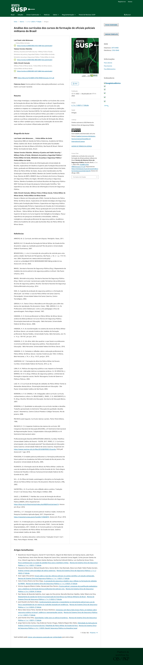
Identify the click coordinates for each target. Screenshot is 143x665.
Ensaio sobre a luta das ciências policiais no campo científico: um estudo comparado (64, 576)
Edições (20, 15)
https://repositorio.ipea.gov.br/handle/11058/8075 (31, 517)
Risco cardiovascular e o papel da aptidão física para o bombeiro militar (43, 563)
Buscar (128, 15)
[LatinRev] (105, 86)
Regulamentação (68, 15)
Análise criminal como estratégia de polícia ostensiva (37, 571)
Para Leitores (108, 63)
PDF (75, 84)
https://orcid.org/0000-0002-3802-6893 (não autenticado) (34, 60)
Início (15, 22)
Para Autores (108, 66)
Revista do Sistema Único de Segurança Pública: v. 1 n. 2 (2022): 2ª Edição (51, 584)
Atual (12, 15)
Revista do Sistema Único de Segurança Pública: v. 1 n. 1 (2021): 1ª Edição (43, 578)
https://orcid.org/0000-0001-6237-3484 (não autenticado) (34, 71)
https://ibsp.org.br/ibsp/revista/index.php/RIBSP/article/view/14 (36, 504)
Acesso (130, 2)
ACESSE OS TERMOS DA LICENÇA (82, 146)
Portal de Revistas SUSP (87, 15)
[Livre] (105, 89)
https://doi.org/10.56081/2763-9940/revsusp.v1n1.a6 (35, 78)
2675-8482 (115, 48)
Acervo (22, 22)
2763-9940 (115, 50)
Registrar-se (122, 2)
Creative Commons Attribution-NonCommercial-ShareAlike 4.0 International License (84, 138)
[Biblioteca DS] (105, 93)
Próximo (92, 633)
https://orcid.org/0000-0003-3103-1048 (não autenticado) (34, 45)
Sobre (55, 15)
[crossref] (105, 97)
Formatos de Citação (79, 177)
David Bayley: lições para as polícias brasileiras (51, 618)
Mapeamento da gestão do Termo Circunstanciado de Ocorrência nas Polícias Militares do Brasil (52, 597)
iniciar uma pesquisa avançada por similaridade (45, 637)
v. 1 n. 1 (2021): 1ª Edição (34, 22)
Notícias (47, 15)
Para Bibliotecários (109, 69)
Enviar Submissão (32, 15)
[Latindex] (105, 101)
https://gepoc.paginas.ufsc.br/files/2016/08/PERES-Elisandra (35, 449)
